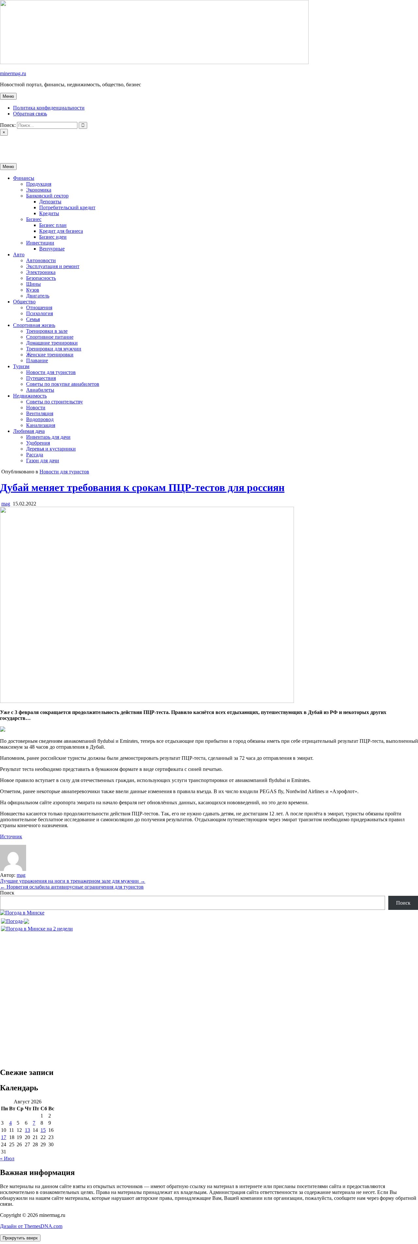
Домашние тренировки (52, 343)
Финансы (23, 178)
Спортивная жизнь (34, 325)
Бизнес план (53, 225)
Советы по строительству (54, 401)
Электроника (41, 272)
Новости (35, 407)
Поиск (7, 892)
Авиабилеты (40, 390)
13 (27, 1130)
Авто (18, 254)
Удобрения (38, 443)
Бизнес (33, 219)
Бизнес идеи (53, 237)
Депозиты (50, 201)
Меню (8, 96)
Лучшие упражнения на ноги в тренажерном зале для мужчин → (72, 881)
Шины (33, 284)
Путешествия (41, 378)
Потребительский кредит (67, 207)
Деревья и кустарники (51, 449)
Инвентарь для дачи (48, 437)
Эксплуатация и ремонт (52, 266)
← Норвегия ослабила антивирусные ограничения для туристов (72, 887)
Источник (11, 836)
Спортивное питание (49, 337)
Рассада (34, 454)
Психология (39, 313)
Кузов (32, 290)
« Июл (7, 1158)
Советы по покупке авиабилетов (62, 384)
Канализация (40, 425)
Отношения (39, 307)
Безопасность (41, 278)
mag (5, 503)
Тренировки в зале (47, 331)
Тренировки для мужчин (53, 348)
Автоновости (41, 260)
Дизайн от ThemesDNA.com (31, 1226)
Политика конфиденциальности (49, 108)
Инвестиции (40, 243)
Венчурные (52, 248)
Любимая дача (29, 431)
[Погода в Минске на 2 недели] (37, 927)
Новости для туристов (51, 372)
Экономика (38, 190)
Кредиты (49, 213)
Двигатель (37, 295)
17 (3, 1137)
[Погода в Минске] (22, 912)
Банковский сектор (47, 195)
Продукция (38, 184)
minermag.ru (13, 73)
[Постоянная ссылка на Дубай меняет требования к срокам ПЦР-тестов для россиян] (147, 701)
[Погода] (15, 919)
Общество (24, 301)
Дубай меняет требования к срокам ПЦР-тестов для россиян (142, 487)
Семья (33, 319)
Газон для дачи (42, 460)
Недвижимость (30, 396)
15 (43, 1130)
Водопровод (40, 419)
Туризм (21, 366)
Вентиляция (39, 413)
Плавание (37, 360)
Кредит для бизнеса (61, 231)
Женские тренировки (49, 354)
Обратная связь (30, 113)
